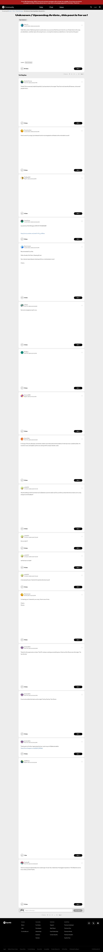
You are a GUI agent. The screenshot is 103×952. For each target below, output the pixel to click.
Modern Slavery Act (55, 949)
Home (10, 11)
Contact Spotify (54, 934)
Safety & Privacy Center (13, 949)
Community (9, 7)
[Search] (91, 7)
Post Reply (78, 910)
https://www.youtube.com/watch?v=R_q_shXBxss (33, 233)
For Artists (38, 925)
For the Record (24, 931)
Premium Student (68, 934)
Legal (4, 949)
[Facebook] (98, 923)
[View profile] (22, 25)
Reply (78, 68)
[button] (82, 25)
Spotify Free (67, 938)
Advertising (38, 931)
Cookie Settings (31, 949)
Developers (38, 928)
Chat (51, 7)
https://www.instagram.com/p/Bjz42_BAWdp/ (32, 748)
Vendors (38, 938)
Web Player (53, 928)
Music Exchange (19, 11)
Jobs (22, 928)
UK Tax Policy (64, 949)
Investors (38, 934)
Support (52, 925)
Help (41, 7)
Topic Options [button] (22, 20)
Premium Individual (69, 925)
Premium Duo (67, 928)
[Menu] (100, 7)
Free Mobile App (54, 931)
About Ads (39, 949)
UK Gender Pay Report (74, 949)
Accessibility (46, 949)
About (22, 925)
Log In (95, 7)
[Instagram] (89, 923)
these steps (60, 3)
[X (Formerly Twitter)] (93, 923)
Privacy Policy (22, 949)
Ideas (61, 7)
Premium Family (68, 931)
